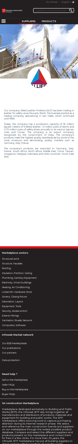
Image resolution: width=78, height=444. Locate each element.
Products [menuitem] (49, 21)
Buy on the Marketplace (15, 389)
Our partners (9, 352)
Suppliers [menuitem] (29, 21)
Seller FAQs (8, 384)
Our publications (11, 348)
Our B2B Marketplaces (14, 343)
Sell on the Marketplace (15, 380)
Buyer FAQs (8, 394)
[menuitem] (3, 21)
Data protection (11, 360)
